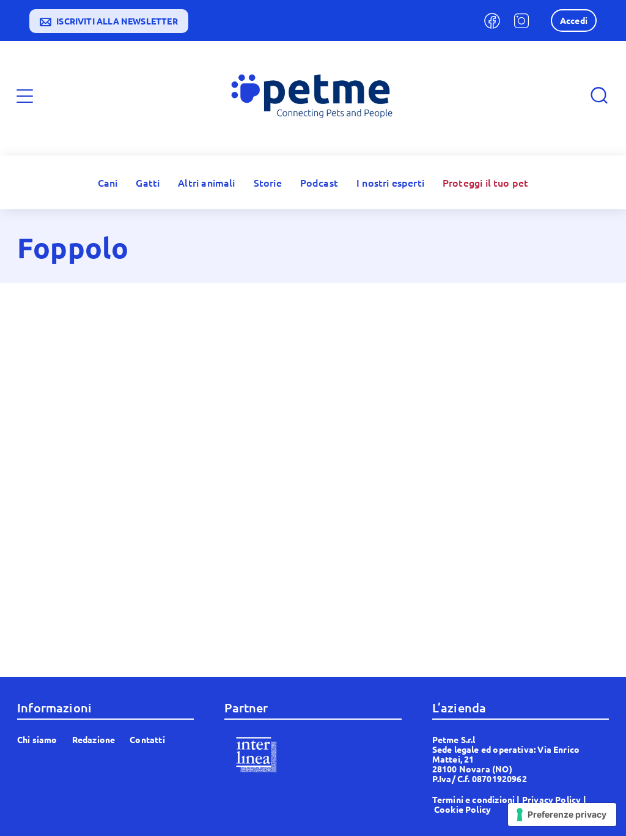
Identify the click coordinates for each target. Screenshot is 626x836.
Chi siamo (37, 739)
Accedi (573, 20)
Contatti (147, 739)
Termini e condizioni (473, 799)
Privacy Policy (551, 799)
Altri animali (206, 182)
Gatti (148, 182)
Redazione (94, 739)
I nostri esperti (390, 182)
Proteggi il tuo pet (485, 182)
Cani (108, 182)
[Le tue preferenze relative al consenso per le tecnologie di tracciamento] (562, 814)
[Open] (24, 95)
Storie (268, 182)
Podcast (319, 182)
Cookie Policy (462, 809)
